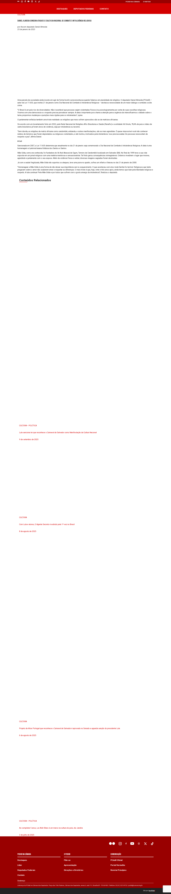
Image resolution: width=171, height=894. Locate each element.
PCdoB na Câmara (133, 2)
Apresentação (70, 865)
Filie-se (67, 860)
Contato (104, 9)
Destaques (62, 9)
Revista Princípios (118, 870)
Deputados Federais (84, 9)
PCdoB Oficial (116, 860)
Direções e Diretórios (73, 870)
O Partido (147, 2)
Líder (19, 865)
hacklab (152, 891)
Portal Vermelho (118, 865)
